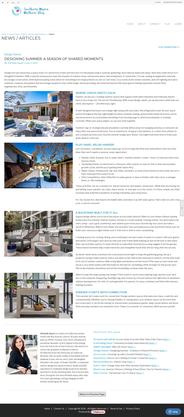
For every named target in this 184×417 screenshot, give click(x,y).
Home (130, 24)
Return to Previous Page (92, 394)
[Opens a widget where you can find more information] (173, 412)
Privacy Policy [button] (133, 408)
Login (157, 2)
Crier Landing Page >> (169, 46)
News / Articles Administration (34, 34)
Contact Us (59, 408)
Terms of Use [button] (116, 408)
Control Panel (14, 34)
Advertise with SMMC (172, 2)
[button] (141, 24)
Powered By (85, 411)
